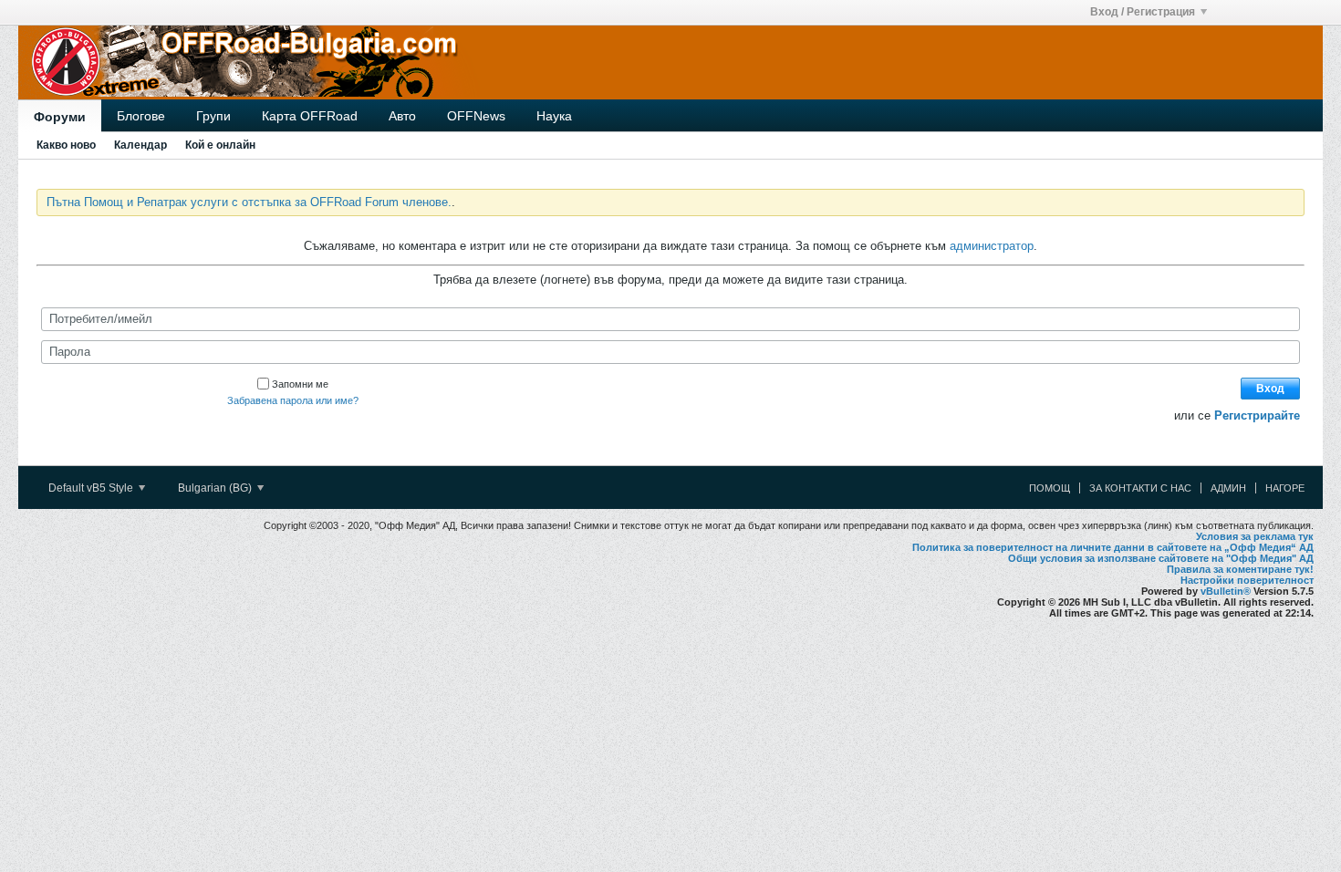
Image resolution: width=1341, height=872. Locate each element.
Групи (213, 116)
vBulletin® (1226, 591)
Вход (1270, 388)
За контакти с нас (1140, 488)
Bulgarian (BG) (216, 488)
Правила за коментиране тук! (1240, 569)
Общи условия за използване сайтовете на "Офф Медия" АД (1161, 558)
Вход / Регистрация (1142, 11)
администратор (992, 246)
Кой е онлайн (220, 145)
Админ (1228, 488)
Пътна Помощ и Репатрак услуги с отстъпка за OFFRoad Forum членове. (249, 202)
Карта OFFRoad (310, 116)
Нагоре (1285, 488)
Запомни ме (300, 384)
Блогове (141, 116)
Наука (554, 116)
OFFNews (476, 116)
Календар (140, 145)
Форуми (60, 116)
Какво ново (66, 145)
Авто (402, 116)
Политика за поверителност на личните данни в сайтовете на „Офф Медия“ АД (1113, 547)
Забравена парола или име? (293, 400)
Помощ (1049, 488)
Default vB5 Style (92, 488)
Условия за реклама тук (1255, 536)
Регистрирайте (1257, 415)
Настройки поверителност (1247, 580)
